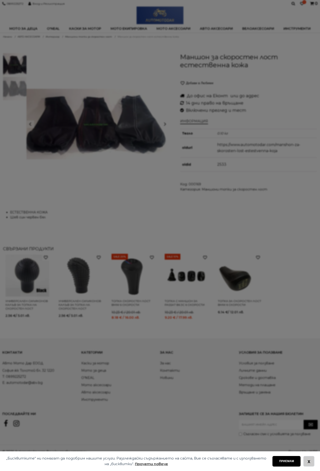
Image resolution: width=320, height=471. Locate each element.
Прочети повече (151, 464)
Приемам (286, 461)
